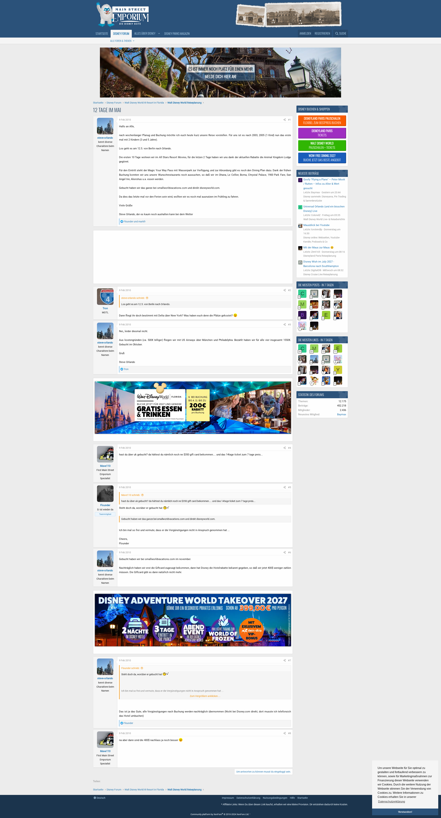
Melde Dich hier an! (220, 76)
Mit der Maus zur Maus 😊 (318, 247)
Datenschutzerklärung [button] (391, 801)
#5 (289, 487)
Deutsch (100, 797)
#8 (289, 733)
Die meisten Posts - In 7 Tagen (316, 285)
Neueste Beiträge (308, 173)
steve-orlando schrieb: (133, 298)
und (135, 221)
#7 (289, 660)
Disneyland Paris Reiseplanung (319, 255)
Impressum (228, 797)
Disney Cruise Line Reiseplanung (320, 274)
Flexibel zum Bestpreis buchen (322, 120)
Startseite (102, 33)
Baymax (341, 414)
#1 (289, 119)
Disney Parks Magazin (177, 33)
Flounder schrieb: (130, 668)
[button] (147, 34)
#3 (289, 324)
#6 (289, 552)
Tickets (322, 132)
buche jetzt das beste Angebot (322, 157)
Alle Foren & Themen (120, 41)
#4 (289, 447)
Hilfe (292, 797)
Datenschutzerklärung (248, 797)
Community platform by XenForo (220, 814)
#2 (289, 290)
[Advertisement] (177, 258)
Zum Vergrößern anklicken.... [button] (205, 696)
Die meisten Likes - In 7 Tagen (315, 340)
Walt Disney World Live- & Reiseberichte (324, 219)
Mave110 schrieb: (130, 495)
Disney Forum (121, 33)
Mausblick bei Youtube (316, 225)
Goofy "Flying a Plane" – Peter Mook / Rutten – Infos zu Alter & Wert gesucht (324, 184)
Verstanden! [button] (405, 811)
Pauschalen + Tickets (322, 145)
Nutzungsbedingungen (275, 797)
